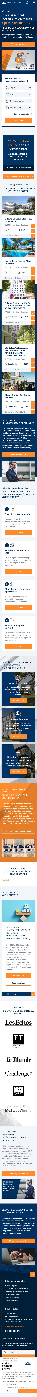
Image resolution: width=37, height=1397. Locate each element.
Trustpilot (5, 880)
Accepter (28, 1391)
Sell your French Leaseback (14, 1326)
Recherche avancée (21, 114)
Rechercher (18, 121)
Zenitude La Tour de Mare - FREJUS (18, 262)
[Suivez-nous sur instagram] (14, 1331)
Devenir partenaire (11, 1300)
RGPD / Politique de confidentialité (16, 1289)
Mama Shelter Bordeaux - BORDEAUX (18, 396)
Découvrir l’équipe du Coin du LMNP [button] (18, 831)
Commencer (18, 532)
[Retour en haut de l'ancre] (32, 1274)
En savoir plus (18, 701)
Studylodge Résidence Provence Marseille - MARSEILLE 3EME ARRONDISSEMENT (16, 352)
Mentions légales (11, 1286)
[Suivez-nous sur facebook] (6, 1331)
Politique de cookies (12, 1297)
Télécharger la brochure (18, 1174)
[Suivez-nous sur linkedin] (10, 1331)
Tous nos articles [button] (18, 983)
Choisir (9, 1391)
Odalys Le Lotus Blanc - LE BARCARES (18, 220)
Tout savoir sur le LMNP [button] (18, 455)
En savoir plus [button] (18, 976)
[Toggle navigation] (28, 2)
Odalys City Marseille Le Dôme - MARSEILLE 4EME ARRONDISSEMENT (18, 305)
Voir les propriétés (18, 44)
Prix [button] (11, 94)
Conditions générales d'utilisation (16, 1292)
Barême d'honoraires (12, 1294)
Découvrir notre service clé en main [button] (20, 176)
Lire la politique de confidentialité (11, 1384)
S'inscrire (18, 1357)
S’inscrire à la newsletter (18, 1241)
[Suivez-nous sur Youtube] (18, 1331)
